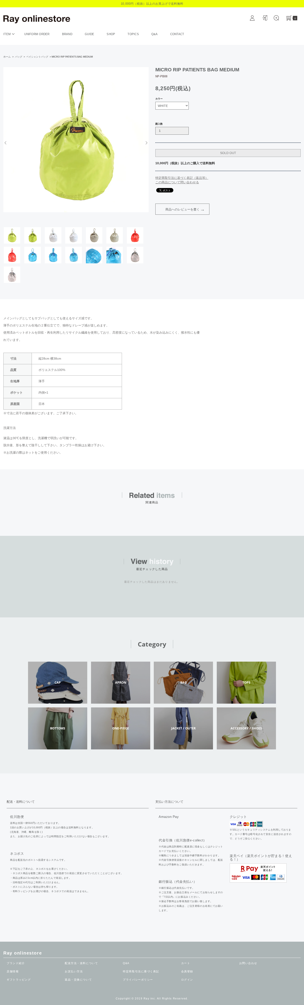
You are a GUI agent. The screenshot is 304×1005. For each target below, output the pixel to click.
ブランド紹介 (16, 963)
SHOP (111, 34)
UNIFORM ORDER (36, 34)
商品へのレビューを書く (182, 209)
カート (185, 963)
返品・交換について (78, 979)
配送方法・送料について (81, 963)
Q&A (154, 34)
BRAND (67, 34)
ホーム (7, 56)
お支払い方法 (74, 971)
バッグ (18, 56)
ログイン (187, 979)
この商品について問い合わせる (177, 182)
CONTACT (177, 34)
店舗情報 (13, 971)
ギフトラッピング (19, 979)
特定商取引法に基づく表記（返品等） (181, 178)
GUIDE (89, 34)
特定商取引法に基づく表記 (141, 971)
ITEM (7, 34)
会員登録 (187, 971)
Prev (6, 143)
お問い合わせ (248, 963)
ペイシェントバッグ (37, 56)
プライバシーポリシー (138, 979)
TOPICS (133, 34)
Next (146, 143)
